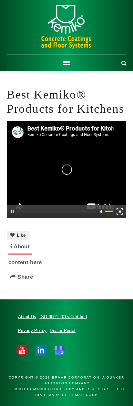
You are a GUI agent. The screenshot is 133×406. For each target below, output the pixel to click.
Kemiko (66, 27)
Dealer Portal (62, 330)
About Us (27, 316)
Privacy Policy (32, 330)
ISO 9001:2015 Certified (63, 316)
